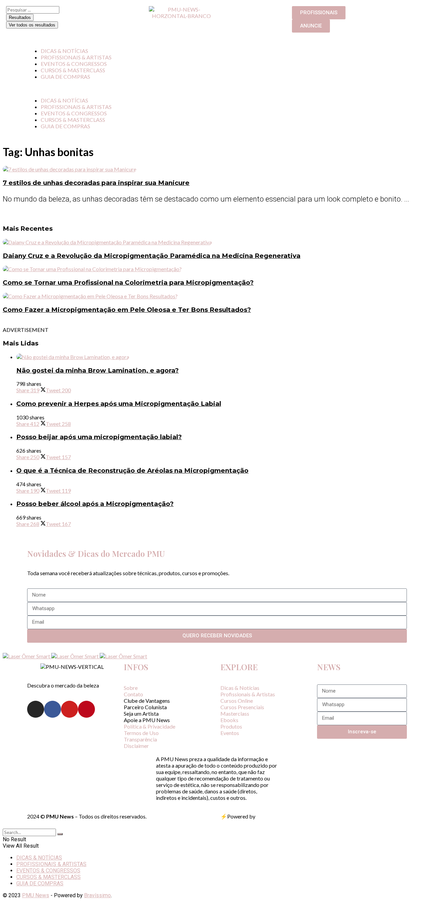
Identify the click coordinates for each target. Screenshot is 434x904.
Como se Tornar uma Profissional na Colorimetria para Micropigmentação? (128, 282)
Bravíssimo (97, 895)
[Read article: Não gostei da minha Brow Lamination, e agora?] (223, 357)
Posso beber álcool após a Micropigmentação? (95, 504)
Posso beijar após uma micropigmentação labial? (99, 437)
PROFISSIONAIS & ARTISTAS (76, 57)
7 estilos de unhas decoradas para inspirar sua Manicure (96, 183)
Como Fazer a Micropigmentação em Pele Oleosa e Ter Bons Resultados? (127, 310)
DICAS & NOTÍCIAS (64, 51)
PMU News (35, 895)
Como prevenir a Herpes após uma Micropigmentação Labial (118, 404)
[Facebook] (52, 709)
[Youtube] (69, 709)
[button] (217, 88)
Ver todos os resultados (32, 24)
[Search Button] (60, 834)
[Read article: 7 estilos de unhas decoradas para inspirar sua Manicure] (217, 169)
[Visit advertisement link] (27, 656)
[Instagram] (35, 709)
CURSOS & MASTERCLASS (73, 70)
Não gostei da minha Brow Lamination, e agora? (97, 370)
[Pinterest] (86, 709)
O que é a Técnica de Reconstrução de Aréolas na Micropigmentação (132, 470)
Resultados (20, 17)
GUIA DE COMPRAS (65, 76)
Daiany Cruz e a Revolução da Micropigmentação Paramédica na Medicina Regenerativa (151, 256)
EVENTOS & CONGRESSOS (74, 63)
